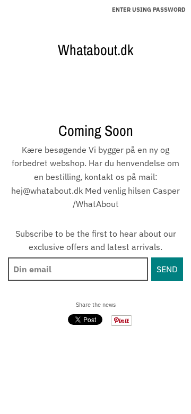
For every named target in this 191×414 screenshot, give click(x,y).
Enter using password (149, 9)
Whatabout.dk (95, 49)
